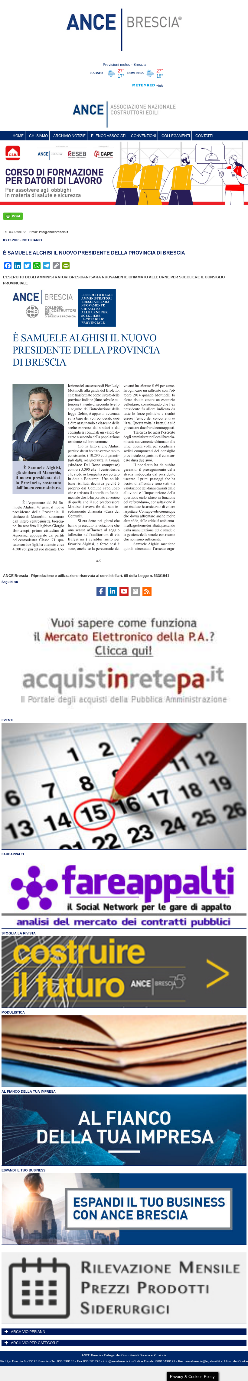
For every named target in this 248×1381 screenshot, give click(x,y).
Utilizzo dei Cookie (235, 1361)
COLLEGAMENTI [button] (176, 136)
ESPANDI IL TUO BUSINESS (23, 1170)
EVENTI (7, 720)
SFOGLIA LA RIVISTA (19, 933)
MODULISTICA (13, 1012)
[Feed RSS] (147, 591)
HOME (18, 136)
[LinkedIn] (112, 591)
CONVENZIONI (143, 136)
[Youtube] (124, 591)
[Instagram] (135, 591)
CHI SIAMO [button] (38, 136)
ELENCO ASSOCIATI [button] (108, 136)
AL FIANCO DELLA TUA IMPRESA (29, 1091)
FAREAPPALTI (13, 854)
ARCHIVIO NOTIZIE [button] (69, 136)
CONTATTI (204, 136)
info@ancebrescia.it (53, 232)
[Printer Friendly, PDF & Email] (13, 215)
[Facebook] (101, 591)
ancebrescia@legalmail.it (202, 1361)
